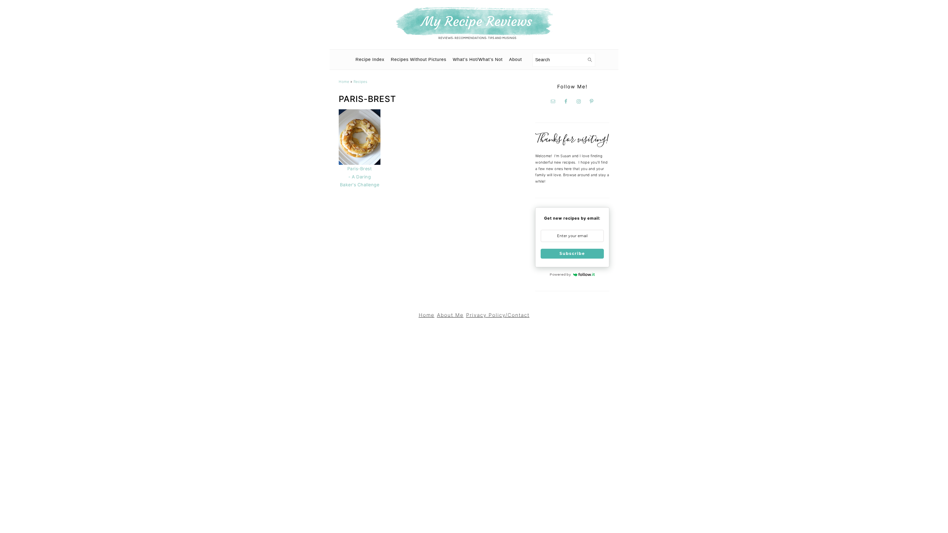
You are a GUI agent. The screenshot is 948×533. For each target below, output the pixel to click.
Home (344, 81)
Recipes (360, 81)
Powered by (560, 274)
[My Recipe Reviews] (474, 37)
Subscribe (572, 253)
